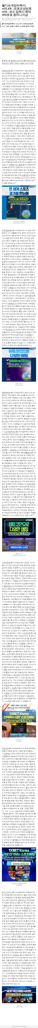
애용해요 (21, 440)
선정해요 (7, 254)
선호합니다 (12, 288)
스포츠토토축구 (28, 633)
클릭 (5, 670)
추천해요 (7, 816)
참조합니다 (8, 466)
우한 (11, 926)
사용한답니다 (12, 303)
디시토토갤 (16, 89)
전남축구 (15, 688)
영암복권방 (6, 71)
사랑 (19, 309)
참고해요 (17, 675)
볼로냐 (6, 905)
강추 (5, 173)
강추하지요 (22, 900)
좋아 (11, 267)
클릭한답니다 (9, 586)
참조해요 (10, 950)
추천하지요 (19, 916)
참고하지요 (21, 79)
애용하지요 (27, 829)
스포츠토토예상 (10, 432)
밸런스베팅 (21, 126)
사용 (24, 424)
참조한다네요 (11, 115)
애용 (7, 238)
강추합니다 (30, 576)
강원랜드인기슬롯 (15, 165)
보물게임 (25, 175)
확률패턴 (27, 453)
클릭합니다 (17, 840)
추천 (14, 152)
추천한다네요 (26, 963)
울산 (21, 824)
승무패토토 (29, 296)
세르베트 (16, 955)
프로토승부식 (12, 160)
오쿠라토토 (6, 563)
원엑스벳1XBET (19, 772)
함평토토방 (6, 393)
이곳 (32, 759)
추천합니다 (28, 908)
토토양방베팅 (7, 230)
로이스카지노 (7, 892)
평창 (23, 319)
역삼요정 (5, 748)
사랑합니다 (8, 693)
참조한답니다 (11, 330)
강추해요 (7, 754)
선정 (17, 811)
